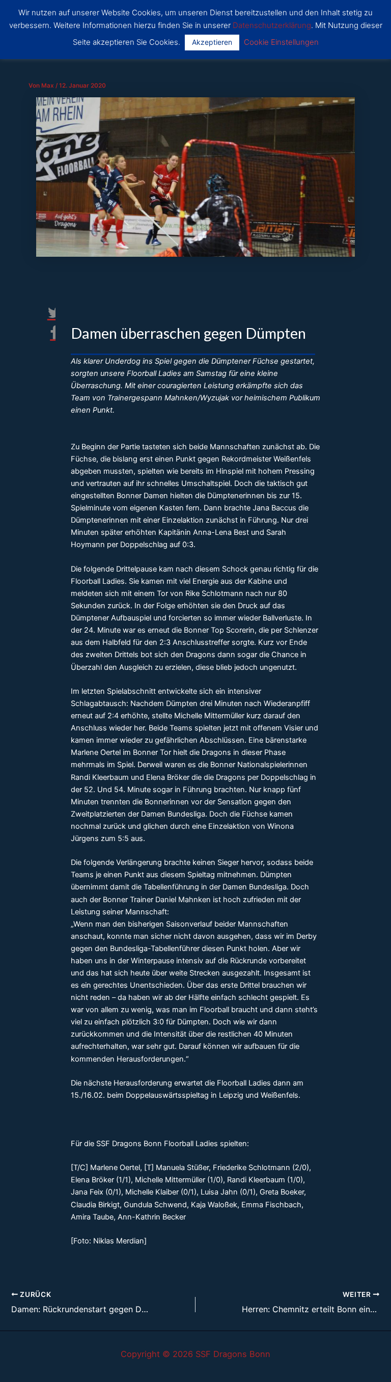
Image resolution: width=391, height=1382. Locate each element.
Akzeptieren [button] (212, 42)
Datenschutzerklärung (272, 25)
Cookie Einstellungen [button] (281, 42)
